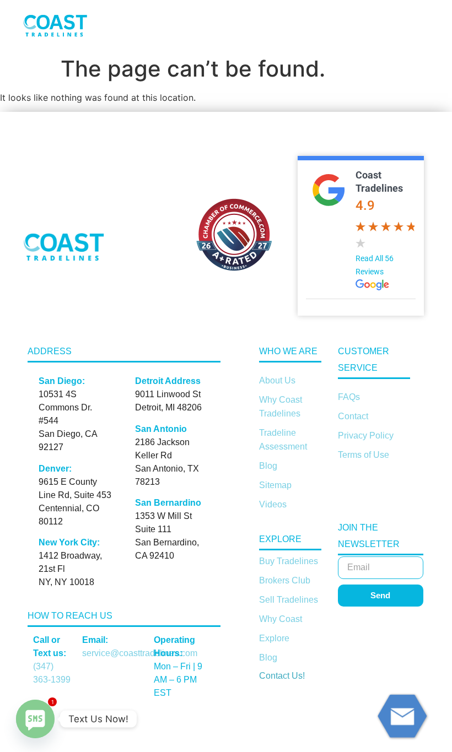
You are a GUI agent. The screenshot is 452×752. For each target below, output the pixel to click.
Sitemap (275, 485)
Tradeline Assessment (283, 439)
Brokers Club (284, 580)
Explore (274, 638)
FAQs (349, 397)
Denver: (55, 468)
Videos (273, 504)
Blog (268, 465)
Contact (353, 416)
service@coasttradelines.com (139, 653)
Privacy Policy (366, 435)
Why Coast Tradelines (280, 406)
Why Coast (280, 619)
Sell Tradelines (288, 599)
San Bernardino (168, 502)
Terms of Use (363, 454)
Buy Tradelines (288, 561)
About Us (277, 380)
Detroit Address (168, 381)
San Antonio (161, 429)
